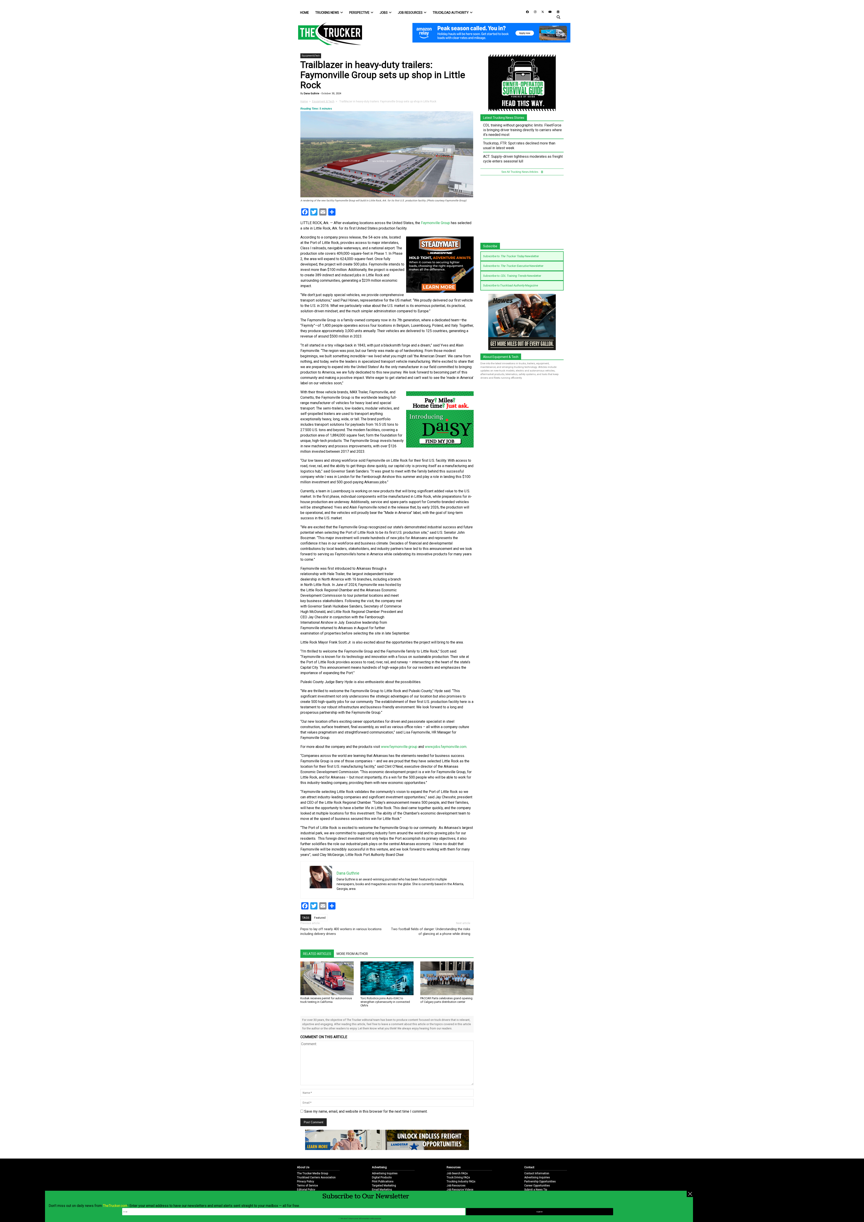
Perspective (359, 12)
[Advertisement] (440, 596)
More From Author (352, 954)
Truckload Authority (451, 12)
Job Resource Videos (460, 1189)
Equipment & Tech (311, 55)
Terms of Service (307, 1185)
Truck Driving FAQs (458, 1177)
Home (304, 12)
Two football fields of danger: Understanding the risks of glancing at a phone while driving (430, 931)
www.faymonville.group (399, 747)
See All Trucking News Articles (520, 171)
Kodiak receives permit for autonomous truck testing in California (326, 1000)
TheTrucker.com (115, 1206)
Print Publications (383, 1181)
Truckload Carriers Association (316, 1177)
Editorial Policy (306, 1189)
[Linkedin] (556, 11)
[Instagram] (533, 11)
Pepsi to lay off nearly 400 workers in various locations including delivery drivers (341, 931)
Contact (529, 1167)
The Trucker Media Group (312, 1173)
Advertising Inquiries (385, 1173)
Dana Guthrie (311, 93)
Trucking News (327, 12)
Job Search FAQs (457, 1173)
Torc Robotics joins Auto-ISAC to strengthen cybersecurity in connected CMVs (385, 1002)
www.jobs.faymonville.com (445, 747)
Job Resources (410, 12)
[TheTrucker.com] (328, 33)
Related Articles (317, 954)
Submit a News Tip (535, 1189)
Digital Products (382, 1177)
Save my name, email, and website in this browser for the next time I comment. (366, 1111)
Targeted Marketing (384, 1185)
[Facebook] (526, 11)
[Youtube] (549, 11)
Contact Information (536, 1173)
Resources (454, 1167)
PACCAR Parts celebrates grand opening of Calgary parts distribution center (446, 1000)
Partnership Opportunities (540, 1181)
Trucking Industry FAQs (461, 1181)
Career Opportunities (537, 1185)
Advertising (379, 1167)
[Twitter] (541, 11)
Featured (320, 917)
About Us (303, 1167)
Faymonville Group (435, 223)
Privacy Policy (305, 1181)
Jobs (384, 12)
